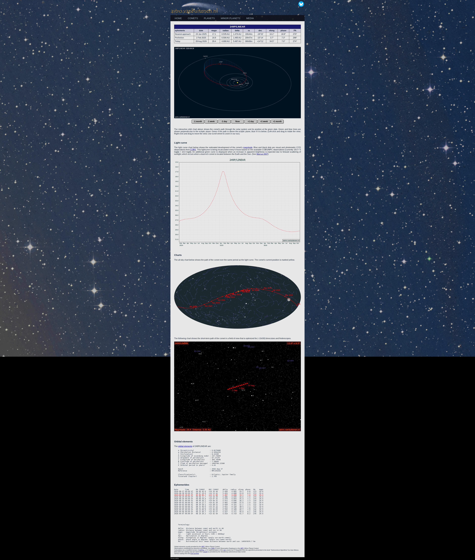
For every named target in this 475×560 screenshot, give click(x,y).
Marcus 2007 (262, 154)
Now (237, 121)
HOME (178, 18)
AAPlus (201, 550)
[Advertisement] (318, 58)
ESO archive (194, 553)
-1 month (198, 121)
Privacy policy (175, 558)
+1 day (251, 121)
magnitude (247, 147)
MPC (203, 546)
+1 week (264, 121)
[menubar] (214, 18)
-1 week (211, 121)
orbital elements (185, 446)
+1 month (277, 121)
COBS (193, 150)
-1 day (224, 121)
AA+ (224, 550)
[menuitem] (178, 18)
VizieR (205, 552)
